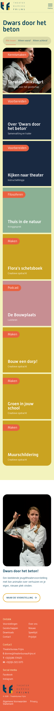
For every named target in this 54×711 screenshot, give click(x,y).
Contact (7, 636)
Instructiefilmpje (16, 180)
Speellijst (33, 632)
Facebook (8, 674)
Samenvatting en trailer (19, 133)
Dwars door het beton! (21, 571)
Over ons (33, 624)
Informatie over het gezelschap (23, 87)
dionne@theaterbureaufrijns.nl (20, 653)
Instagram (8, 679)
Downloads (8, 632)
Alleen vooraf (24, 40)
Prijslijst (32, 636)
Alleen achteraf (40, 40)
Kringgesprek (14, 226)
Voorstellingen (10, 624)
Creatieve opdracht (17, 273)
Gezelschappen (10, 628)
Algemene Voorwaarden (15, 701)
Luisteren (12, 320)
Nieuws (32, 628)
